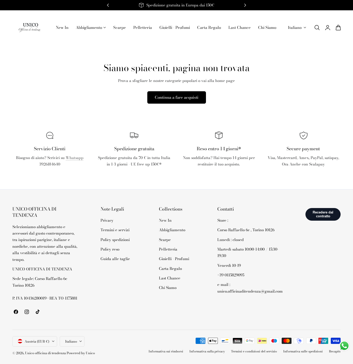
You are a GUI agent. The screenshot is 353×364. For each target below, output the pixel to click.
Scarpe (165, 240)
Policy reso (110, 249)
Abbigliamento (172, 230)
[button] (317, 27)
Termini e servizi (115, 230)
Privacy (107, 220)
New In (165, 220)
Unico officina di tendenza (46, 352)
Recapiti (335, 351)
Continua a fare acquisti (176, 97)
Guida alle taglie (115, 259)
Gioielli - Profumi (174, 259)
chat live (49, 176)
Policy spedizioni (115, 240)
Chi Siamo (168, 288)
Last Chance (169, 278)
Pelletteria (168, 249)
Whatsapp (74, 158)
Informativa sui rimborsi (166, 351)
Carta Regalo (170, 268)
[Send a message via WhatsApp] (344, 346)
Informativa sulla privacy (207, 351)
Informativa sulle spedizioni (303, 351)
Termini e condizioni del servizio (254, 351)
